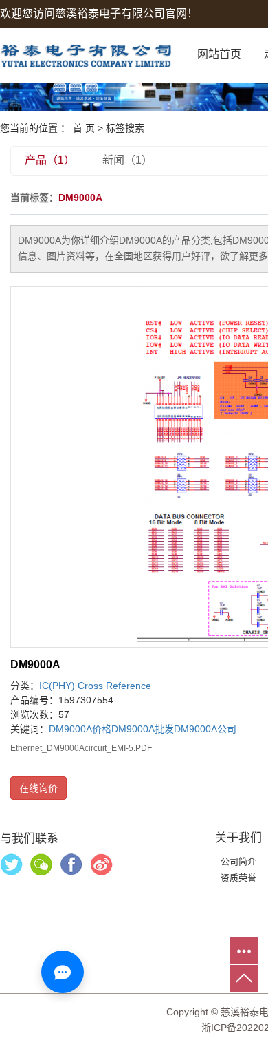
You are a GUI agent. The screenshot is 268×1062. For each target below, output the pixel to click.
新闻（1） (127, 160)
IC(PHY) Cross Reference (95, 685)
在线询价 (38, 788)
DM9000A (35, 664)
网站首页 (219, 54)
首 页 (84, 128)
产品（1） (50, 160)
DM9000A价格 (80, 728)
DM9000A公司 (205, 728)
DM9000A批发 (142, 728)
